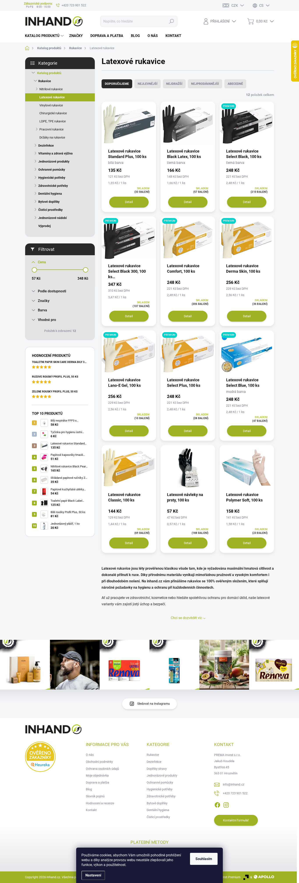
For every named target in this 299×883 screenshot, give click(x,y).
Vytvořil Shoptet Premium (223, 877)
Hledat (171, 21)
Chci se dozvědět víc (186, 618)
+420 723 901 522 (235, 793)
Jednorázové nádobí (52, 218)
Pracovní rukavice (51, 129)
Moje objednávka (97, 775)
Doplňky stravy (157, 768)
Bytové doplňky (49, 201)
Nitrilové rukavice (51, 89)
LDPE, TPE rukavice (52, 121)
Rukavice (44, 81)
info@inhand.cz (233, 784)
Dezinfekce (46, 145)
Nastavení (93, 875)
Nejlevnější (147, 83)
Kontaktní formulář (236, 820)
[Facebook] (217, 804)
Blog (89, 789)
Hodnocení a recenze (100, 803)
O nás (90, 754)
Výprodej (44, 226)
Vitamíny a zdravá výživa (55, 153)
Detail (129, 202)
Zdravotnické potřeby (53, 185)
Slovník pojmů (95, 796)
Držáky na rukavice (52, 137)
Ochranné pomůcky (51, 169)
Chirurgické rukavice (53, 113)
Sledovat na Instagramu (153, 703)
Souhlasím (203, 859)
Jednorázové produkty (53, 161)
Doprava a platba (97, 782)
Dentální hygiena (50, 193)
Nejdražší (174, 83)
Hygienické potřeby (51, 177)
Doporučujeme (117, 83)
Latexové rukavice (52, 97)
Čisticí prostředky (50, 210)
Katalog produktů (49, 73)
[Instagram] (226, 804)
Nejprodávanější (205, 83)
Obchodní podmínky (99, 761)
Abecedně (235, 83)
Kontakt (91, 810)
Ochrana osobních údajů (102, 768)
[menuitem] (45, 35)
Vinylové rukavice (51, 105)
